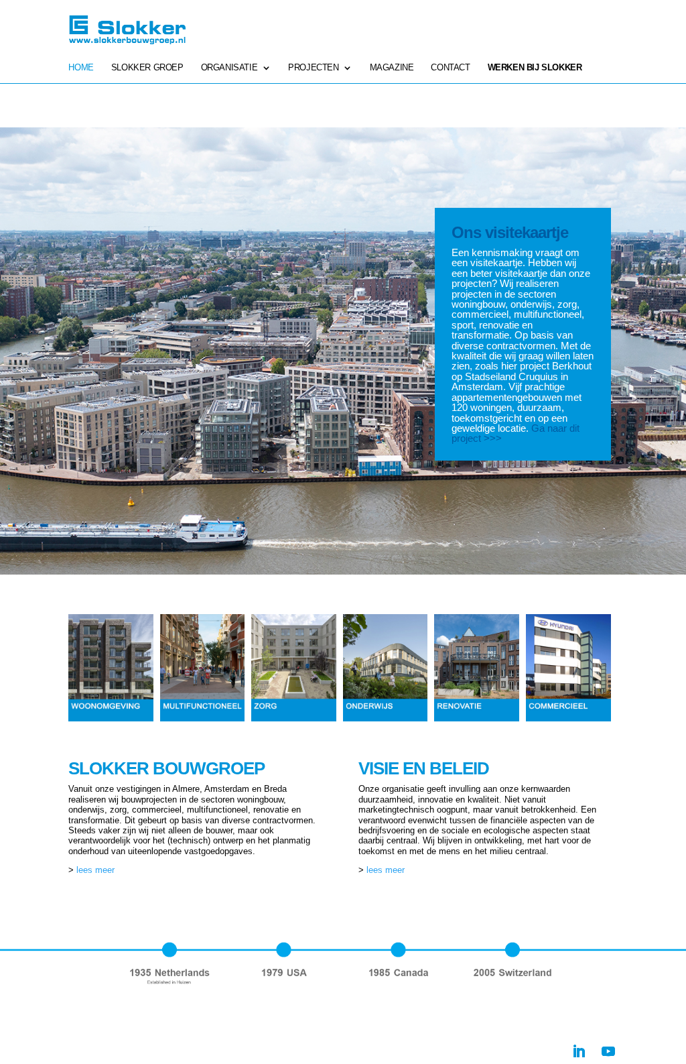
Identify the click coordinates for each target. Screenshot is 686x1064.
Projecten (313, 67)
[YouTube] (608, 1051)
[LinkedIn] (579, 1051)
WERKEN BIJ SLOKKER (535, 67)
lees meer (95, 870)
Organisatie (229, 67)
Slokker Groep (147, 67)
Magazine (392, 67)
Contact (450, 67)
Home (80, 67)
